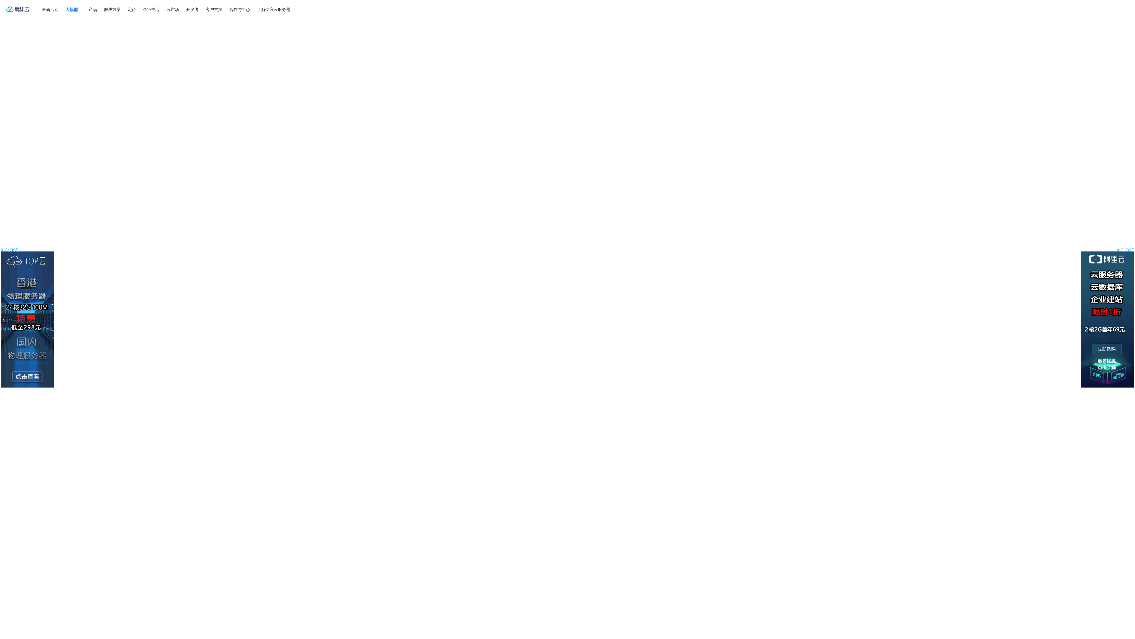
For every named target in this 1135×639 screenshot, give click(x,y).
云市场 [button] (173, 9)
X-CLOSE (1125, 250)
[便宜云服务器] (17, 9)
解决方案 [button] (112, 9)
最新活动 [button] (50, 9)
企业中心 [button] (151, 9)
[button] (72, 9)
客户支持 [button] (214, 9)
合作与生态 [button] (239, 9)
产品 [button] (93, 9)
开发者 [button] (192, 9)
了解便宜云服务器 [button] (273, 9)
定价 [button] (132, 9)
